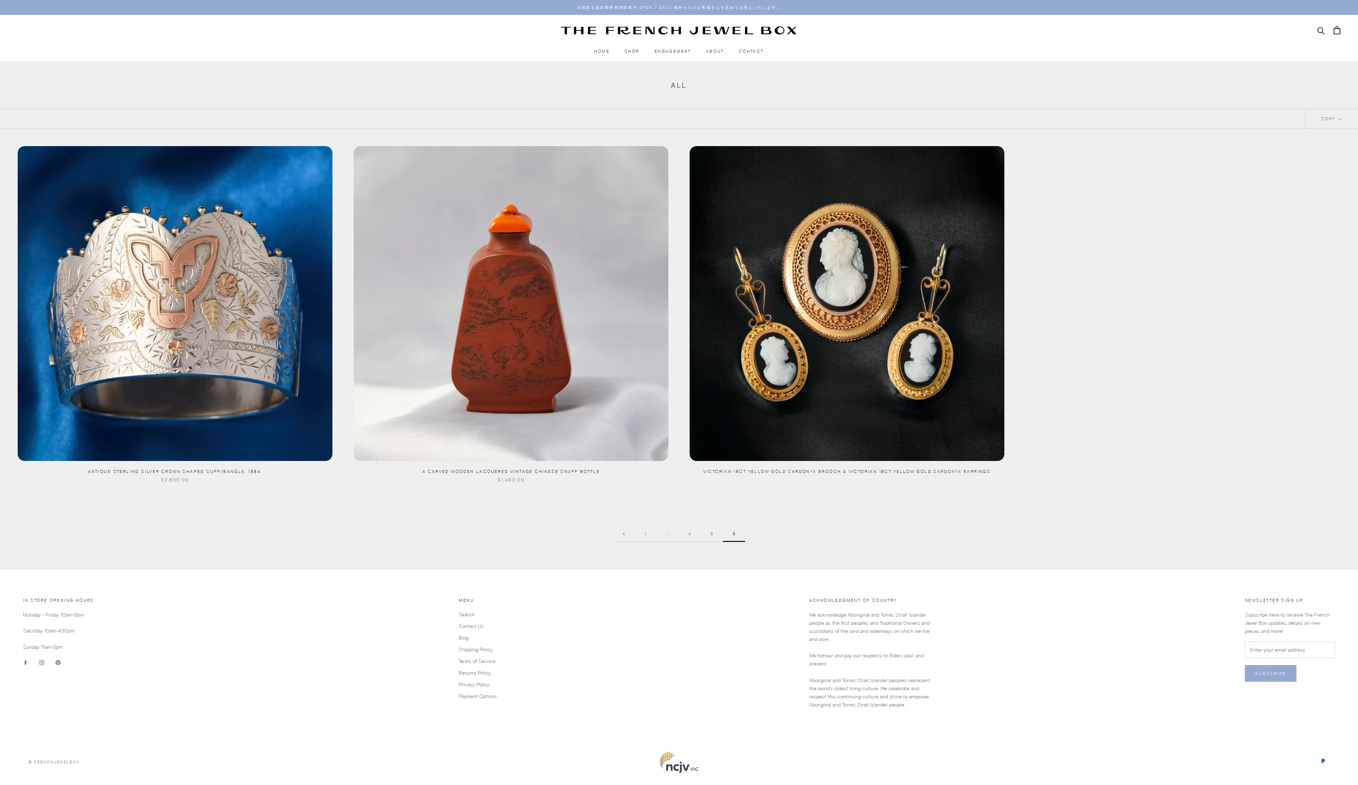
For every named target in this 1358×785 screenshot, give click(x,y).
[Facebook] (25, 662)
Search (467, 614)
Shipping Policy (476, 649)
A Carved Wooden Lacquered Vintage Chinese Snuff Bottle (511, 471)
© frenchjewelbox (53, 762)
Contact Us (471, 626)
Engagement (673, 51)
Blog (464, 638)
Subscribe (1270, 673)
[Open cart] (1337, 30)
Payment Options (478, 696)
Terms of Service (477, 661)
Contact (751, 51)
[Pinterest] (58, 662)
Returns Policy (475, 673)
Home (602, 51)
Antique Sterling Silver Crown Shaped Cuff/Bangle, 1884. (175, 471)
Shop (632, 51)
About (715, 51)
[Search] (1321, 30)
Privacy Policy (474, 684)
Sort (1329, 118)
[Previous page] (624, 534)
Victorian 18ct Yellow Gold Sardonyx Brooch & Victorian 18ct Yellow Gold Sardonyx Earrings (847, 471)
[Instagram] (41, 662)
